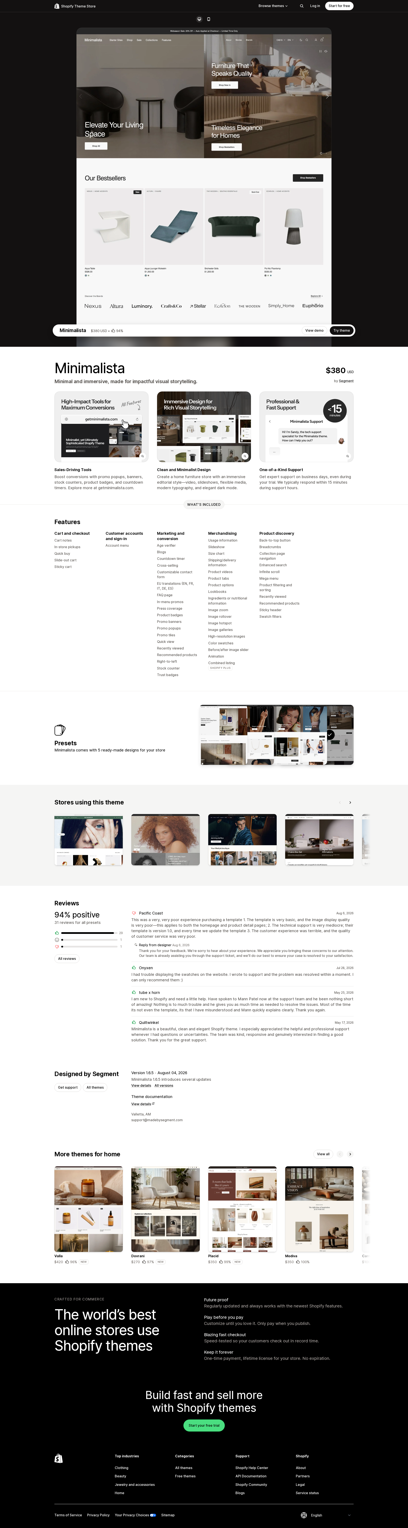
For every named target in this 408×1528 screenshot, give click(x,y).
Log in (315, 6)
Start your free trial (204, 1425)
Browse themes (271, 6)
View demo (314, 330)
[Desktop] (199, 19)
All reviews (67, 958)
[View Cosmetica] (276, 735)
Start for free (339, 6)
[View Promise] (250, 735)
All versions (163, 1085)
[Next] (350, 802)
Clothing (121, 1468)
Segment (346, 381)
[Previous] (340, 802)
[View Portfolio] (223, 735)
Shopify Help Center (251, 1468)
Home (119, 1493)
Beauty (120, 1476)
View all (323, 1154)
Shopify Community (251, 1484)
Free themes (185, 1476)
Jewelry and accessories (135, 1484)
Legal (300, 1484)
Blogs (240, 1493)
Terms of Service (68, 1515)
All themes (95, 1087)
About (301, 1468)
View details (141, 1085)
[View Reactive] (303, 735)
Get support (68, 1087)
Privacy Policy (98, 1515)
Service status (307, 1493)
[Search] (301, 6)
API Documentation (250, 1476)
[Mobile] (208, 19)
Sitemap (168, 1515)
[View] (88, 840)
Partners (303, 1476)
